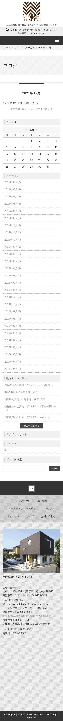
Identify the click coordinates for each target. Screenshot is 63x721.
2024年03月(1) (12, 347)
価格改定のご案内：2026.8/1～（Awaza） (27, 417)
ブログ (18, 47)
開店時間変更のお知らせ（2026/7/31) (25, 399)
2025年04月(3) (12, 268)
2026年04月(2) (12, 211)
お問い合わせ (48, 516)
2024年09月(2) (12, 311)
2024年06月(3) (12, 333)
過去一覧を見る (32, 425)
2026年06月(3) (12, 196)
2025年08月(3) (12, 246)
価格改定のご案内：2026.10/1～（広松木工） (29, 385)
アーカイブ (12, 175)
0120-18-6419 (16, 30)
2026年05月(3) (12, 203)
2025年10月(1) (12, 239)
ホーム (7, 47)
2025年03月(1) (12, 275)
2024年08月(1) (12, 318)
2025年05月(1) (12, 261)
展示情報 (42, 500)
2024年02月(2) (12, 354)
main (31, 109)
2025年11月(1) (12, 232)
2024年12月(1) (12, 297)
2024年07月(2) (12, 325)
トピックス (13, 516)
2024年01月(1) (12, 361)
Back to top (31, 488)
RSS (6, 450)
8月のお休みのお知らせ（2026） (22, 392)
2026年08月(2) (12, 182)
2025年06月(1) (12, 254)
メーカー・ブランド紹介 (21, 508)
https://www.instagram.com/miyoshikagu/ (27, 615)
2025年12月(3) (12, 225)
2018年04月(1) (12, 369)
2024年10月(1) (12, 304)
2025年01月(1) (12, 290)
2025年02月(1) (12, 282)
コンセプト (48, 508)
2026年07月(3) (12, 189)
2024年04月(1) (12, 340)
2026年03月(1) (12, 218)
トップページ (23, 500)
